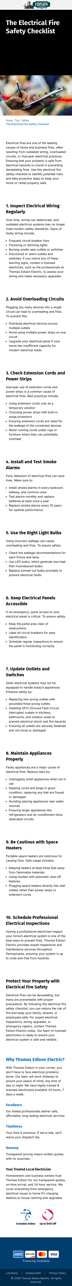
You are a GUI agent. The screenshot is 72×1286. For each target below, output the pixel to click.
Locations (12, 1273)
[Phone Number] (64, 5)
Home (9, 120)
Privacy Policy (57, 1273)
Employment (33, 1273)
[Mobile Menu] (9, 5)
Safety (25, 120)
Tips (17, 120)
